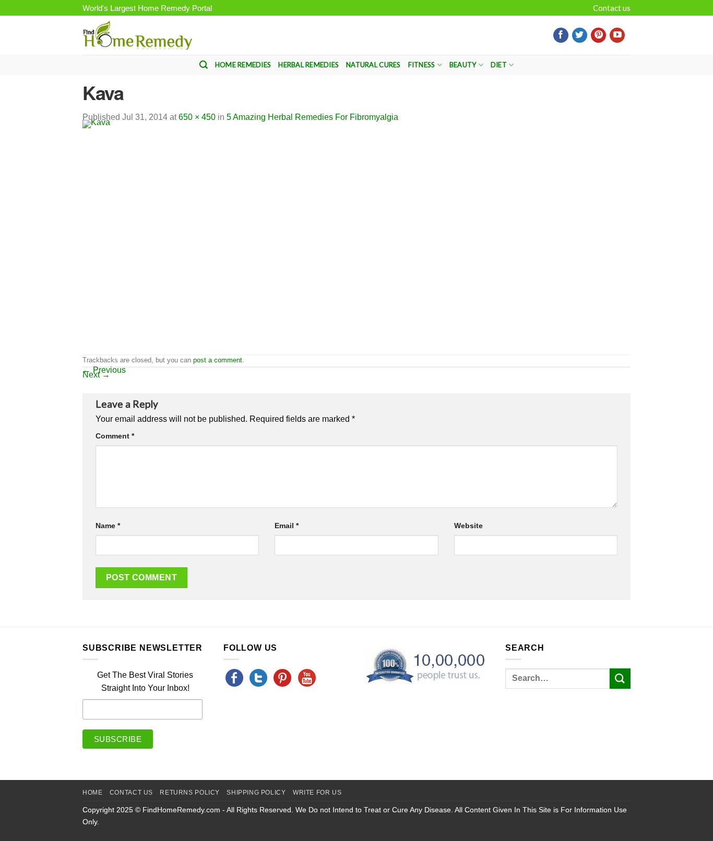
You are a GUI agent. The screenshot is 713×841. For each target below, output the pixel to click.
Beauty (463, 64)
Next (96, 374)
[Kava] (252, 236)
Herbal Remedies (308, 64)
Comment (115, 436)
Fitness (421, 64)
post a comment (217, 360)
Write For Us (317, 792)
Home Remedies (243, 64)
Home (92, 792)
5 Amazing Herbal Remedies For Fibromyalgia (312, 117)
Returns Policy (190, 792)
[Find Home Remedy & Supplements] (137, 35)
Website (468, 525)
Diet (499, 64)
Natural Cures (373, 64)
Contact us (612, 8)
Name (108, 525)
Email (287, 525)
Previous (104, 369)
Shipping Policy (256, 792)
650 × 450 (197, 117)
